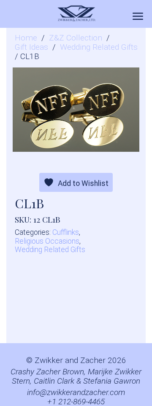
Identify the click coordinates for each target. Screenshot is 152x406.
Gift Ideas (31, 47)
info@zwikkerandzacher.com (76, 392)
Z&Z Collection (75, 38)
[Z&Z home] (76, 14)
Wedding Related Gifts (99, 47)
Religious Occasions (47, 241)
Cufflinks (65, 232)
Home (26, 38)
